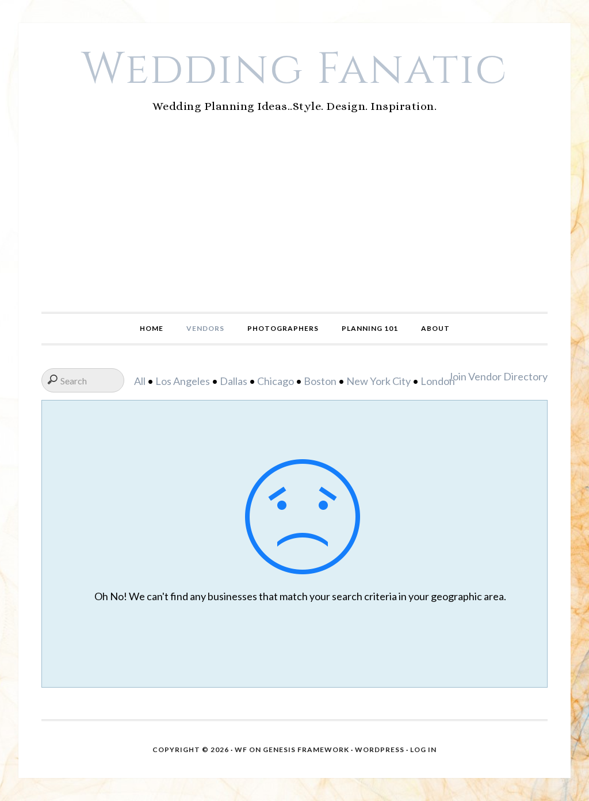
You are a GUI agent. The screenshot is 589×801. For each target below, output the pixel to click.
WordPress (379, 749)
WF (241, 749)
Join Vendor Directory (498, 376)
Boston (320, 381)
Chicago (275, 381)
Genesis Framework (306, 749)
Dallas (233, 381)
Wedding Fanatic (295, 69)
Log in (423, 749)
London (437, 381)
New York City (378, 381)
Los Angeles (182, 381)
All (140, 381)
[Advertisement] (294, 225)
